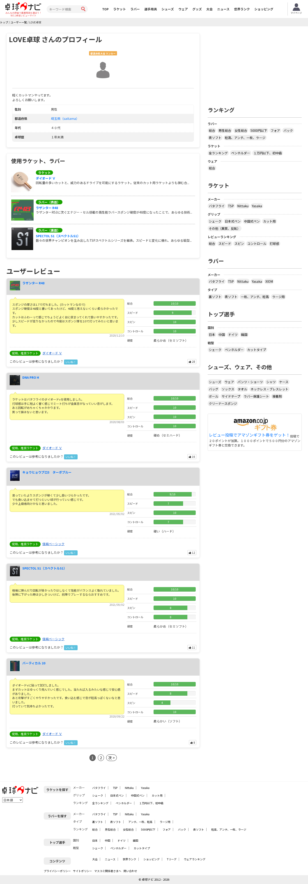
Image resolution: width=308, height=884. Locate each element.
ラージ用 (278, 296)
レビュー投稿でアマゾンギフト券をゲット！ (249, 435)
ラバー (135, 9)
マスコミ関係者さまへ (107, 871)
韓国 (244, 334)
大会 (209, 9)
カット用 (269, 221)
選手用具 (150, 9)
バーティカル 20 (33, 663)
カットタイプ (256, 349)
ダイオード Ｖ (45, 178)
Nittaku (242, 206)
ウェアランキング (194, 859)
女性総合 (240, 130)
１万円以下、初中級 (267, 153)
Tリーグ (172, 859)
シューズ (167, 9)
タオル (242, 389)
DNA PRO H (30, 377)
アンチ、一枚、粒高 (140, 822)
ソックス (228, 389)
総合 (212, 130)
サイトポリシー (82, 871)
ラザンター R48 (47, 207)
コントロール (256, 243)
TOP (105, 9)
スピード (224, 243)
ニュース (223, 9)
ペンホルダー (240, 153)
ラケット (119, 9)
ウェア (183, 9)
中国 (221, 334)
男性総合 (224, 130)
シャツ (271, 382)
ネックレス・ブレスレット (269, 389)
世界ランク (242, 9)
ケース (283, 382)
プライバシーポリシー (57, 871)
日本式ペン (233, 221)
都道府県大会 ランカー (103, 53)
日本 (212, 334)
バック (288, 130)
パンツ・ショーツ (250, 382)
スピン (239, 243)
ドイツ (233, 334)
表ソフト (215, 137)
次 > (111, 757)
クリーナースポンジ (223, 403)
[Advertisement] (255, 64)
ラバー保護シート (256, 396)
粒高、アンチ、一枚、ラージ (245, 137)
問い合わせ (130, 871)
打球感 (274, 243)
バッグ (213, 389)
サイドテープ (231, 396)
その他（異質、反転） (224, 228)
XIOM (269, 281)
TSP (231, 206)
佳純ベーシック (53, 544)
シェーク (215, 221)
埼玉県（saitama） (65, 118)
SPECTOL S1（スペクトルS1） (58, 236)
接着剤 (277, 396)
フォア (275, 130)
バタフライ (217, 206)
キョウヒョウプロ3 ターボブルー (46, 472)
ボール (213, 396)
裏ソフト (215, 296)
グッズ (197, 9)
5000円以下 (259, 130)
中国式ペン (252, 221)
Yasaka (257, 206)
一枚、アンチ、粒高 (255, 296)
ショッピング (263, 9)
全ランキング (218, 153)
